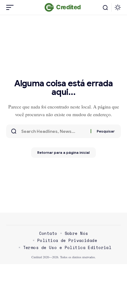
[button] (11, 7)
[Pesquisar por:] (54, 131)
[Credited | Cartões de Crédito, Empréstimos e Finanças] (63, 7)
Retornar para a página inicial (63, 152)
